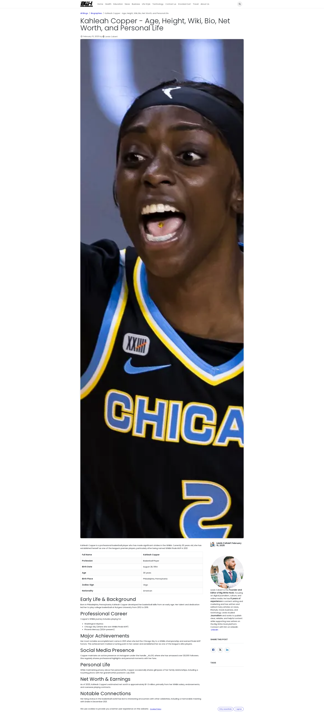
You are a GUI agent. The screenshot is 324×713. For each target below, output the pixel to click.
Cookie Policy (155, 709)
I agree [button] (239, 709)
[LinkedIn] (227, 650)
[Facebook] (213, 650)
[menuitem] (100, 4)
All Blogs (84, 13)
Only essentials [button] (225, 709)
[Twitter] (220, 650)
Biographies (96, 13)
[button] (239, 4)
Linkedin (214, 629)
